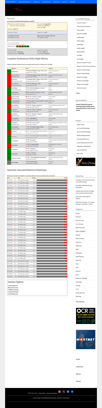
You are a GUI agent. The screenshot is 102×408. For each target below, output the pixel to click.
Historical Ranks (80, 238)
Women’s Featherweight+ (83, 70)
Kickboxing (79, 245)
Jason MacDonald (15, 101)
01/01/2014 (9, 214)
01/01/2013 (9, 224)
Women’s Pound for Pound (84, 62)
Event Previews (80, 220)
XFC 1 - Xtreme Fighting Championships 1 (36, 157)
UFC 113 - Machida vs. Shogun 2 (34, 114)
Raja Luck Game (80, 301)
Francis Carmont (15, 96)
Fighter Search (81, 124)
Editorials (78, 217)
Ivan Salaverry (13, 285)
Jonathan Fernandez (16, 158)
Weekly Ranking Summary (83, 135)
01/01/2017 (9, 195)
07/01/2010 (9, 250)
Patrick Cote (14, 109)
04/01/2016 (9, 203)
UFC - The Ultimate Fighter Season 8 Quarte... (37, 131)
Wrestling (78, 296)
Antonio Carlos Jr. (21, 44)
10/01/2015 (9, 208)
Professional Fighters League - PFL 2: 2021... (37, 75)
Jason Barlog (14, 153)
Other (77, 267)
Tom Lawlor (11, 18)
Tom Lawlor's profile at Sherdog (17, 24)
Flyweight (79, 55)
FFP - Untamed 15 (31, 148)
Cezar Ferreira (13, 287)
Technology (79, 282)
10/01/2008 (9, 268)
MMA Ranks (79, 253)
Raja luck (78, 381)
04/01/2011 (9, 242)
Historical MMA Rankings (83, 132)
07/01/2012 (9, 229)
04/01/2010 (9, 253)
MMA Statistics (80, 256)
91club (78, 93)
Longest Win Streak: (12, 52)
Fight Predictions (80, 227)
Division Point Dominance (84, 26)
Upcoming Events (80, 293)
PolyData (72, 1)
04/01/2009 (9, 263)
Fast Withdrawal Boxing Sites (49, 397)
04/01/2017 (9, 193)
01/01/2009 (9, 266)
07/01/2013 (9, 219)
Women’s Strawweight (83, 80)
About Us (56, 1)
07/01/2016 (9, 201)
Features (36, 1)
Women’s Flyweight (82, 77)
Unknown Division (81, 88)
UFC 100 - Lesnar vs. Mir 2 (33, 122)
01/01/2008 (9, 274)
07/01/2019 (9, 185)
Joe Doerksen (14, 114)
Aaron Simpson (14, 118)
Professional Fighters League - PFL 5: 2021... (37, 70)
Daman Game (79, 366)
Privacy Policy (42, 393)
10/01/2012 (9, 227)
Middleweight (80, 37)
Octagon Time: (40, 50)
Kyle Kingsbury (14, 127)
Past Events (80, 153)
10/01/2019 (9, 182)
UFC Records (45, 1)
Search (64, 1)
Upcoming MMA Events (83, 139)
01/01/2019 (9, 190)
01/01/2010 (9, 255)
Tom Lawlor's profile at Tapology (17, 25)
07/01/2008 (9, 271)
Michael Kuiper (14, 92)
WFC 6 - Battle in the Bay (33, 144)
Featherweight (81, 48)
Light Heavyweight (82, 33)
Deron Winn (14, 79)
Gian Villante (14, 88)
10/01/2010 (9, 247)
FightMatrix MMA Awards (84, 146)
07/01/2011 (9, 240)
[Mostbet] (85, 348)
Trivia (77, 289)
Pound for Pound (81, 23)
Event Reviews (79, 224)
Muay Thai (78, 260)
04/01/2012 (9, 232)
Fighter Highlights (80, 231)
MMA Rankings (10, 1)
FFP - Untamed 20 (31, 140)
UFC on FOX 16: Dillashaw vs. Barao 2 (36, 88)
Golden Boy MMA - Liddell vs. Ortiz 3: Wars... (37, 79)
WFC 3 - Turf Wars (31, 153)
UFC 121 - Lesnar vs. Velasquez (34, 109)
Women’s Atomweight (82, 84)
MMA (77, 249)
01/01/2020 (9, 180)
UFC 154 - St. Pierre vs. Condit (34, 96)
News (77, 264)
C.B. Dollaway (14, 122)
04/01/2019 (9, 188)
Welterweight (80, 41)
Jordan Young (14, 71)
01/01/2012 (9, 234)
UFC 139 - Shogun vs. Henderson (34, 105)
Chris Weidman (14, 105)
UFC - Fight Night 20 (32, 118)
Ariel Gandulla (14, 162)
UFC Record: (11, 50)
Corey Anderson (15, 83)
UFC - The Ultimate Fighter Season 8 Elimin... (37, 135)
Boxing (77, 213)
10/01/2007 (9, 276)
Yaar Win (59, 397)
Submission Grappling (81, 278)
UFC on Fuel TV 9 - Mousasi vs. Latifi (35, 92)
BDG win (78, 374)
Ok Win (78, 359)
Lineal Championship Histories (85, 142)
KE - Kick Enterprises (32, 161)
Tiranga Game (65, 397)
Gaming (78, 235)
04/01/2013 (9, 221)
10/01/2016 (9, 198)
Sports (77, 274)
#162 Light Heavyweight (13, 37)
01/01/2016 (9, 206)
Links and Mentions (82, 150)
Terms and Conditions (51, 393)
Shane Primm (14, 145)
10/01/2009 (9, 258)
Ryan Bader (14, 131)
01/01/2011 (9, 245)
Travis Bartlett (14, 140)
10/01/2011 (9, 237)
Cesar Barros (14, 149)
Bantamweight (81, 51)
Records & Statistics (24, 1)
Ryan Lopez (14, 136)
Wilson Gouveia (14, 289)
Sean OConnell (13, 292)
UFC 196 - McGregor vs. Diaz (34, 83)
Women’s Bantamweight (83, 73)
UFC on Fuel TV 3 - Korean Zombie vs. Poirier (37, 101)
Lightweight (80, 44)
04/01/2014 (9, 211)
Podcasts (78, 271)
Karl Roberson (13, 294)
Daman (39, 397)
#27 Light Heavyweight (42, 37)
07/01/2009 (9, 261)
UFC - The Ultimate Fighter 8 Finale (35, 127)
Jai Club (34, 397)
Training (78, 285)
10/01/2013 (9, 216)
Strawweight (80, 59)
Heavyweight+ (81, 30)
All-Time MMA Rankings (83, 128)
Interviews (78, 242)
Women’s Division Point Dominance (86, 66)
